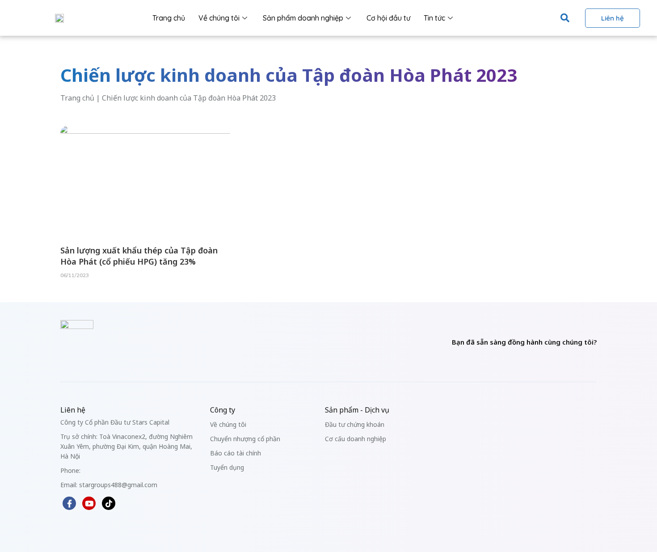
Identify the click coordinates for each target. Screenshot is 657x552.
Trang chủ (168, 17)
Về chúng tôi (219, 17)
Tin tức (434, 17)
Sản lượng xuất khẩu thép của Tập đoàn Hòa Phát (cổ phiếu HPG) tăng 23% (139, 256)
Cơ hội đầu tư (388, 17)
